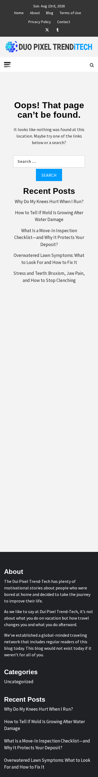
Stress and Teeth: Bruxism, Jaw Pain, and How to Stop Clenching (49, 276)
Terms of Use (70, 12)
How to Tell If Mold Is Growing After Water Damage (49, 216)
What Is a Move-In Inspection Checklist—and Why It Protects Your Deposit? (49, 237)
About (35, 12)
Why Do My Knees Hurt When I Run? (49, 201)
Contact (63, 21)
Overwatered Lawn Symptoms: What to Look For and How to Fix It (49, 258)
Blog (49, 12)
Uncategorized (18, 682)
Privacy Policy (39, 21)
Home (19, 12)
